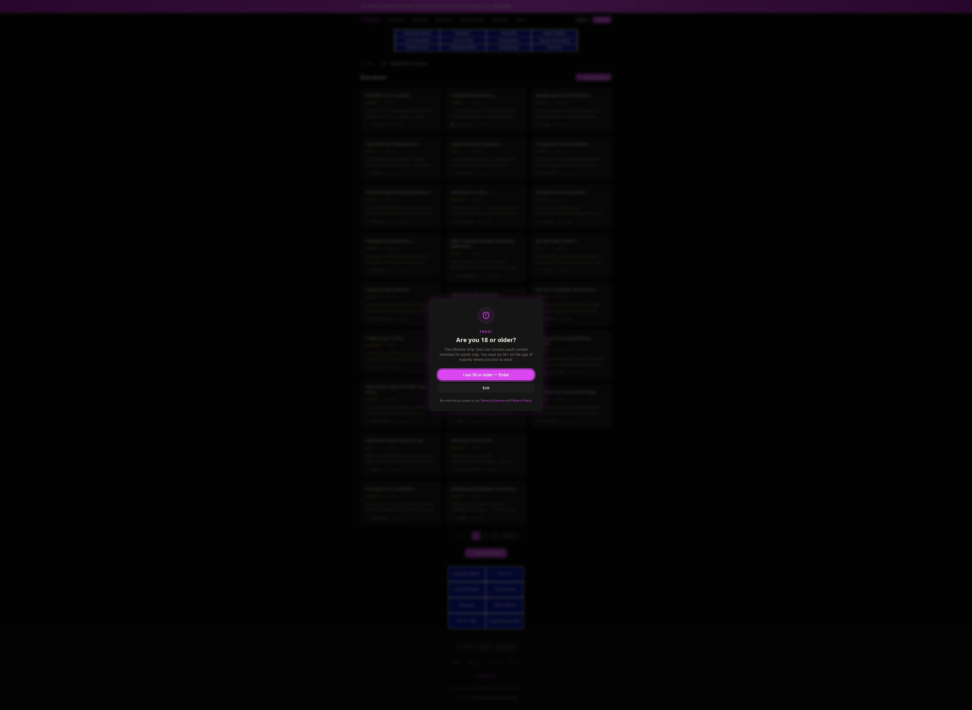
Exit (486, 388)
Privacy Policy (521, 400)
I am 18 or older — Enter (486, 374)
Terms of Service (492, 400)
